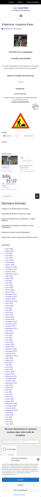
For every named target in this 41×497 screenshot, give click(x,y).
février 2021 (9, 399)
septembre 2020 (11, 410)
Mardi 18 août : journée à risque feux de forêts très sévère (19, 237)
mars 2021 (9, 397)
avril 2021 (8, 394)
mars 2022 (9, 369)
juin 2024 (8, 308)
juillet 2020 (9, 415)
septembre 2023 (11, 328)
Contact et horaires (32, 2)
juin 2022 (8, 362)
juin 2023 (8, 335)
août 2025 (9, 276)
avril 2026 (9, 258)
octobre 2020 (10, 408)
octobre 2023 (10, 326)
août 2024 (9, 303)
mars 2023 (9, 342)
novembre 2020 (11, 406)
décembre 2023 (11, 322)
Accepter (20, 480)
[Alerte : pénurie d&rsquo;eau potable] (10, 178)
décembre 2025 (11, 267)
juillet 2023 (9, 333)
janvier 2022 (9, 374)
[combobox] (18, 196)
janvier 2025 (9, 292)
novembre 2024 (11, 296)
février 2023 (9, 344)
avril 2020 (9, 422)
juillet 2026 (9, 251)
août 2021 (9, 385)
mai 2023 (8, 337)
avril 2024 (9, 312)
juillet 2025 (9, 278)
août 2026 (9, 249)
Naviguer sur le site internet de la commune (15, 209)
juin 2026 (8, 253)
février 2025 (9, 290)
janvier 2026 (9, 265)
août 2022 (9, 358)
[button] (38, 459)
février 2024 (9, 317)
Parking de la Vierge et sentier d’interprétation (16, 232)
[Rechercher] (37, 196)
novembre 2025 (11, 269)
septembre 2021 (11, 383)
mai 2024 (8, 310)
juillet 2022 (9, 360)
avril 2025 (9, 285)
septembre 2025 (11, 274)
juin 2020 (8, 417)
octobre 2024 (10, 299)
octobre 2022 (10, 353)
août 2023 (9, 331)
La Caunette (20, 7)
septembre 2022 (11, 356)
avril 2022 (9, 367)
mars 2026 (9, 260)
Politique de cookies (19, 494)
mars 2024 (9, 315)
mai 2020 (8, 419)
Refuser (20, 485)
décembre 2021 (11, 376)
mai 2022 (8, 365)
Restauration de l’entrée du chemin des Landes (16, 214)
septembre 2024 (11, 301)
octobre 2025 (10, 271)
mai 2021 (8, 392)
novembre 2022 (11, 351)
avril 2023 (9, 340)
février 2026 (9, 262)
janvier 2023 (9, 347)
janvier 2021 (9, 401)
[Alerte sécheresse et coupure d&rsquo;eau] (28, 160)
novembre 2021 (11, 378)
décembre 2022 (11, 349)
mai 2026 (8, 256)
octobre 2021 (10, 381)
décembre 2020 (11, 403)
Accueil (11, 2)
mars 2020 (9, 424)
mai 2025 (8, 283)
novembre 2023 (11, 324)
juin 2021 (8, 390)
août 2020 (9, 413)
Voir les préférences (21, 490)
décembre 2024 (11, 294)
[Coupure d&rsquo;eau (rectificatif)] (10, 160)
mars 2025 (9, 287)
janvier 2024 (9, 319)
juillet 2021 (9, 387)
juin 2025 (8, 281)
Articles (20, 2)
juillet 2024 (9, 306)
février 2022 (9, 372)
